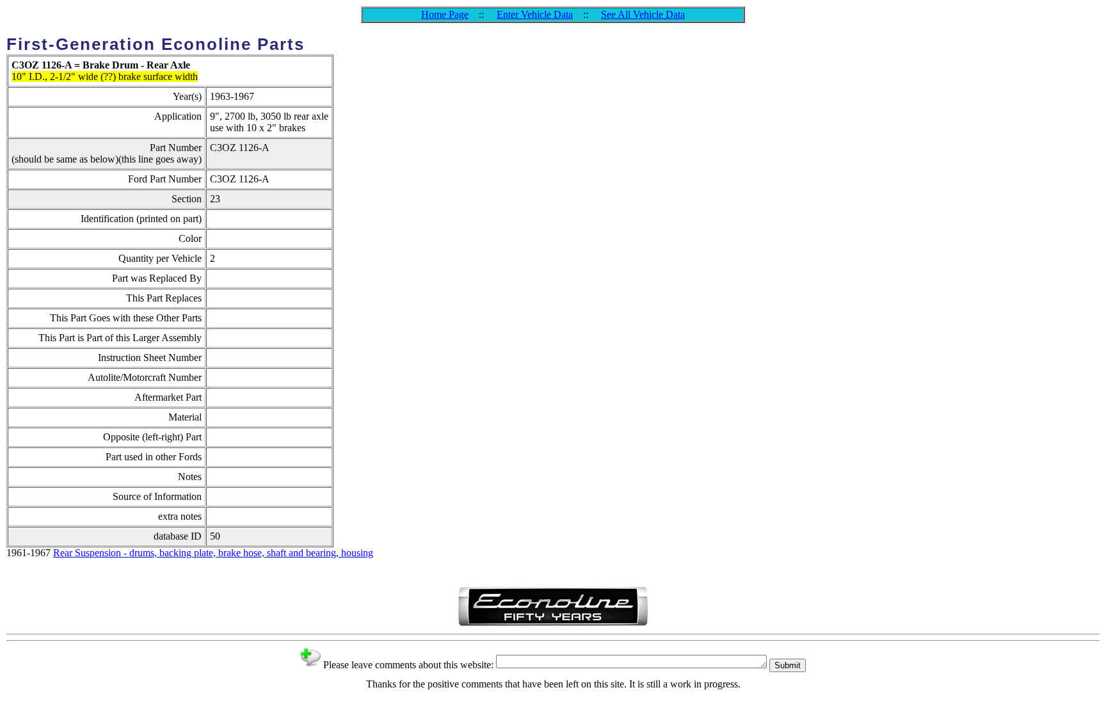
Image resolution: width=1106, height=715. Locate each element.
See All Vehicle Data (643, 14)
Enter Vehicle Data (535, 14)
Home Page (445, 14)
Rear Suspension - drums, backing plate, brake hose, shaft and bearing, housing (213, 552)
